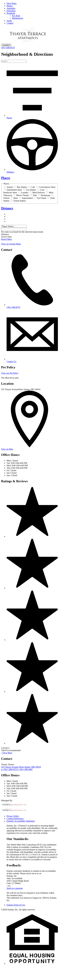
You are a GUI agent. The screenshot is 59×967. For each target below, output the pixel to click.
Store (15, 198)
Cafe (33, 187)
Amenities (11, 8)
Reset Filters (6, 239)
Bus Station (22, 187)
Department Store (14, 190)
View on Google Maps (11, 244)
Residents (11, 13)
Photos (9, 6)
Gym (42, 190)
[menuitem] (32, 3)
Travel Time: (6, 237)
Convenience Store (47, 187)
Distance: (5, 234)
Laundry (24, 192)
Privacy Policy (13, 816)
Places (5, 178)
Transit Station (19, 201)
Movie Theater (22, 195)
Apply (9, 20)
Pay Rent (16, 16)
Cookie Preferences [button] (15, 818)
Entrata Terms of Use (16, 905)
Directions (11, 11)
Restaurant (45, 195)
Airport (10, 187)
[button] (32, 963)
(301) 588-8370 (8, 47)
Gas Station (31, 190)
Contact (10, 23)
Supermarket (27, 198)
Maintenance (17, 18)
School (6, 198)
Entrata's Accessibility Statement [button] (21, 821)
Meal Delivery (38, 192)
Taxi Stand (41, 198)
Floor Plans (11, 3)
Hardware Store (10, 192)
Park (35, 195)
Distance (7, 208)
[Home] (28, 42)
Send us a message (15, 888)
